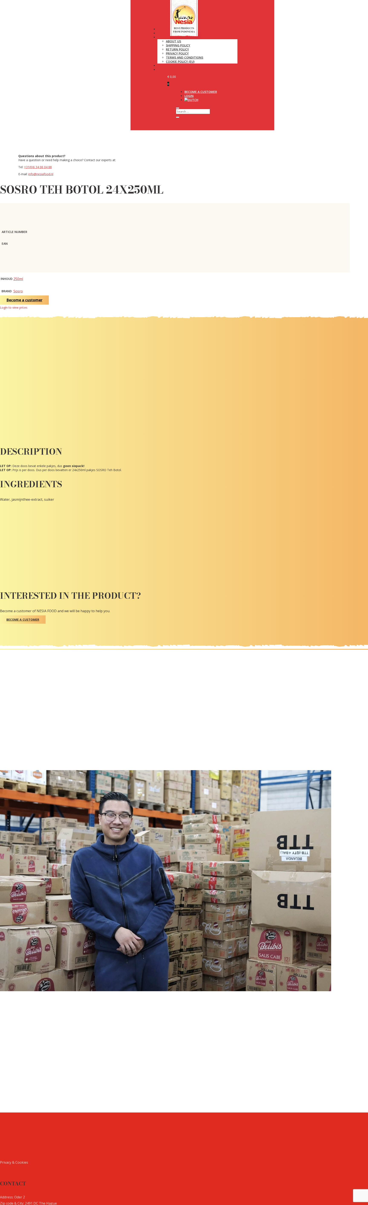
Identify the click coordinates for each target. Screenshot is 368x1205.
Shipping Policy (178, 45)
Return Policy (177, 49)
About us (173, 41)
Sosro (18, 291)
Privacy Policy (177, 53)
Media (162, 66)
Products (165, 29)
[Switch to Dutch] (191, 100)
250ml (18, 278)
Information (168, 37)
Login (189, 96)
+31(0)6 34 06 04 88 (38, 167)
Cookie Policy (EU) (180, 61)
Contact (164, 70)
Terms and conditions (184, 57)
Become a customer (200, 92)
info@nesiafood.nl (40, 174)
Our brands (167, 33)
